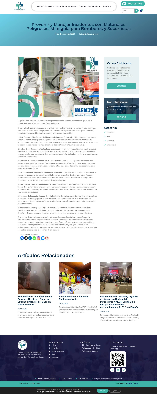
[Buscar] (127, 10)
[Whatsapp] (34, 238)
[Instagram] (38, 238)
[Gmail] (47, 238)
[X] (26, 238)
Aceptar (102, 391)
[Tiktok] (124, 370)
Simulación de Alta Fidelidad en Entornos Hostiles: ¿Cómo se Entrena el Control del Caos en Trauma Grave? (35, 300)
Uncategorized (92, 34)
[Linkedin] (30, 238)
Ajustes (115, 391)
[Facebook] (22, 238)
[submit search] (136, 11)
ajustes (88, 392)
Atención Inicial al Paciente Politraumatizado (73, 297)
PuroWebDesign (132, 383)
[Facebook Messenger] (43, 238)
